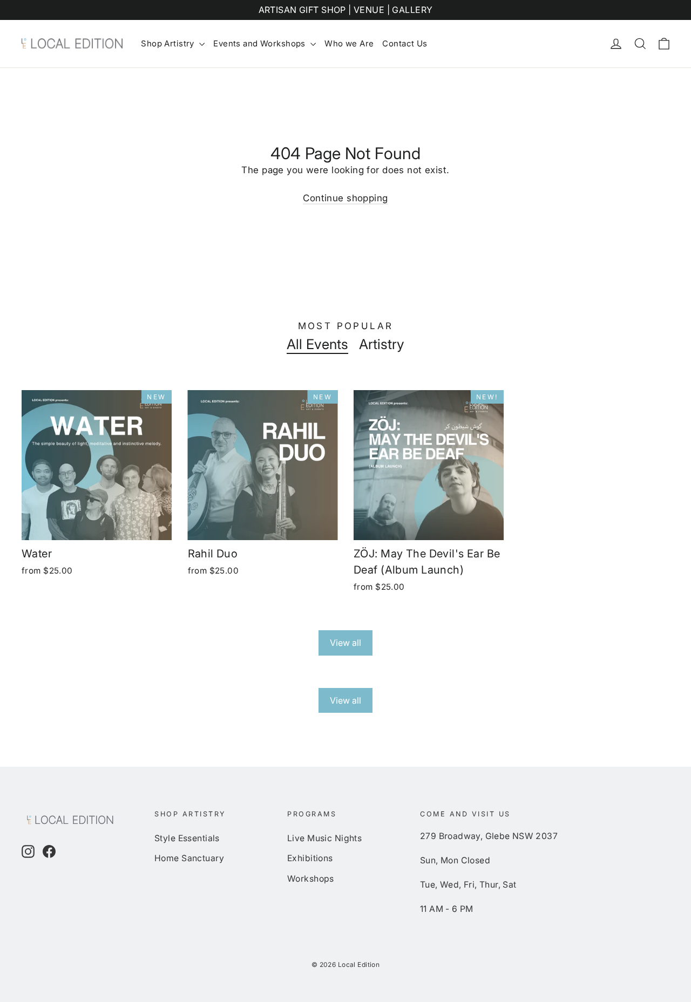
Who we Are (349, 43)
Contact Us (404, 43)
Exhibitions (310, 858)
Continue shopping (345, 198)
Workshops (310, 879)
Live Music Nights (324, 838)
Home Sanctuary (189, 858)
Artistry (381, 344)
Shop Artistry (169, 43)
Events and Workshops (260, 43)
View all (345, 642)
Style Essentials (187, 838)
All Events (317, 344)
